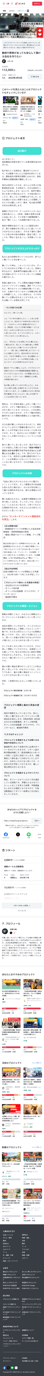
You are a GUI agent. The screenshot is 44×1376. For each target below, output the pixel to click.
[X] (18, 834)
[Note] (39, 834)
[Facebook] (6, 834)
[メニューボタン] (4, 4)
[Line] (29, 834)
